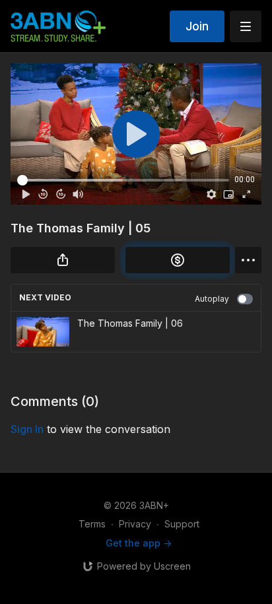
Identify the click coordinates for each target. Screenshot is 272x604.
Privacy (135, 523)
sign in (27, 429)
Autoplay (212, 299)
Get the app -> (139, 543)
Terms (92, 523)
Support (181, 523)
